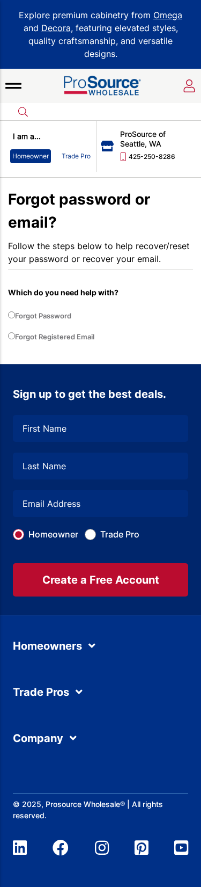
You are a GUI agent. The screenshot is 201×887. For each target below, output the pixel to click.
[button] (13, 86)
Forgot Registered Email (54, 336)
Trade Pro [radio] (76, 156)
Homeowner (53, 534)
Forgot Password (43, 315)
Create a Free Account (100, 579)
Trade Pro (119, 534)
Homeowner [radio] (30, 156)
